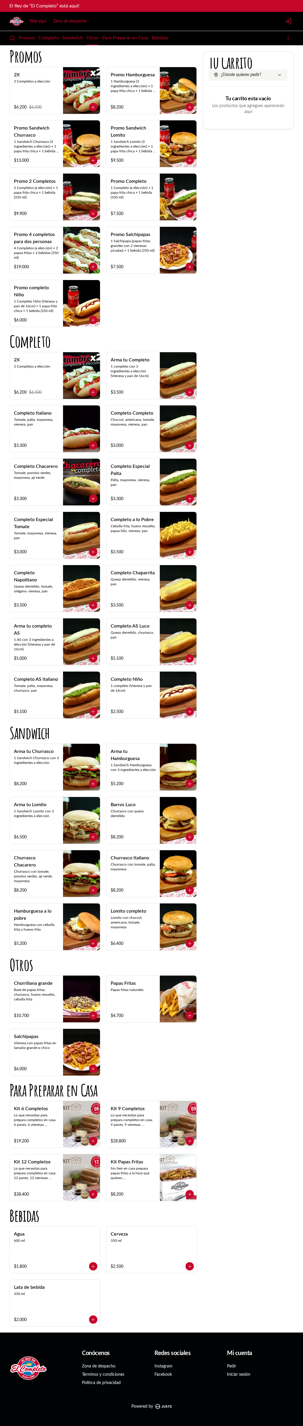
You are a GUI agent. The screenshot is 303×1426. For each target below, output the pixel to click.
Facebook (163, 1374)
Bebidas (160, 37)
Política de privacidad (101, 1383)
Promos (27, 37)
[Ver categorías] (288, 38)
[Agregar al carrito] (93, 107)
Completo (48, 37)
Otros (92, 37)
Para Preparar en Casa (125, 37)
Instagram (163, 1366)
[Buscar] (12, 38)
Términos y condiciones (103, 1374)
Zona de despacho (70, 21)
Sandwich (72, 37)
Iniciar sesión (238, 1374)
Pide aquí (38, 21)
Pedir (231, 1366)
